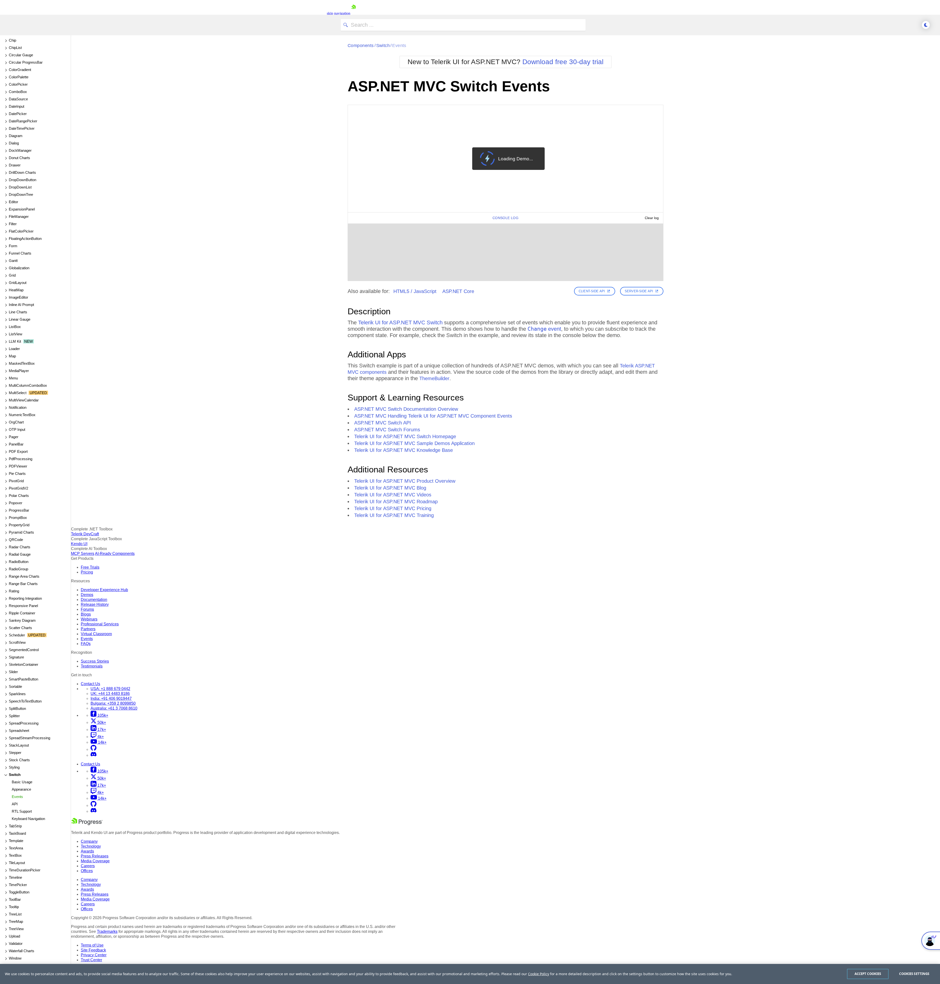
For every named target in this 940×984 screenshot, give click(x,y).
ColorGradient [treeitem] (20, 70)
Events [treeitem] (17, 797)
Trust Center (91, 960)
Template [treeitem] (16, 841)
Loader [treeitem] (14, 349)
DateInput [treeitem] (16, 106)
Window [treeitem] (15, 958)
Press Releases (94, 856)
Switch (383, 45)
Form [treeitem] (13, 246)
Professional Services (100, 624)
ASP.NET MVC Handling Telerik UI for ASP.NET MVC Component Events (433, 416)
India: (111, 698)
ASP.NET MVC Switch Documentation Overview (406, 409)
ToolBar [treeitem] (15, 899)
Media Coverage (95, 861)
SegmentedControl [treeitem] (24, 650)
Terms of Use (92, 945)
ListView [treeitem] (15, 334)
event (544, 329)
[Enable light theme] (926, 25)
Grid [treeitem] (12, 275)
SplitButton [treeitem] (17, 708)
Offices (87, 871)
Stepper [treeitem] (15, 752)
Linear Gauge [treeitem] (19, 319)
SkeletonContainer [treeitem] (23, 664)
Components (361, 45)
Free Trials (90, 567)
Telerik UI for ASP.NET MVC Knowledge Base (403, 450)
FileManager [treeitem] (19, 216)
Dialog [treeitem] (14, 143)
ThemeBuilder (434, 378)
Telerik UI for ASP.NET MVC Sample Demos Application (414, 443)
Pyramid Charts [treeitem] (21, 532)
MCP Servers (82, 553)
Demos (87, 595)
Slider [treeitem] (13, 672)
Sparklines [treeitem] (17, 694)
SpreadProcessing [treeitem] (23, 723)
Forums (87, 609)
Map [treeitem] (12, 356)
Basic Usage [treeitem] (22, 782)
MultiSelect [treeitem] (28, 393)
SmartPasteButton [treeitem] (23, 679)
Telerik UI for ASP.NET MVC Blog (390, 488)
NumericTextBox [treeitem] (22, 415)
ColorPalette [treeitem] (18, 77)
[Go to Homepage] (353, 13)
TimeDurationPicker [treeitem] (24, 870)
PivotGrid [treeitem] (16, 481)
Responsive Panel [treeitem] (23, 606)
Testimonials (92, 666)
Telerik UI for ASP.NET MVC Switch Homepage (405, 436)
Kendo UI (79, 544)
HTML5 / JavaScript (414, 291)
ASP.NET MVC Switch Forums (387, 429)
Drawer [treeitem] (15, 165)
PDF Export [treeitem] (18, 451)
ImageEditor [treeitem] (18, 297)
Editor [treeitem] (13, 202)
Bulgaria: (113, 703)
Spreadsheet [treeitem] (19, 730)
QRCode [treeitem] (16, 540)
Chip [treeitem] (12, 40)
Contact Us (90, 684)
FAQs (86, 644)
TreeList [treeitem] (15, 914)
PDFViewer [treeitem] (18, 466)
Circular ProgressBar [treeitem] (26, 62)
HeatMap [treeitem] (16, 290)
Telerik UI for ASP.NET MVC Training (394, 515)
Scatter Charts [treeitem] (20, 628)
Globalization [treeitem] (19, 268)
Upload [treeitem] (14, 936)
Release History (95, 604)
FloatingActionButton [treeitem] (25, 238)
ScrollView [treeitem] (17, 642)
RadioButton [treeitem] (18, 562)
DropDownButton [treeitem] (22, 180)
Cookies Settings (914, 974)
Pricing (87, 572)
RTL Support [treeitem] (22, 811)
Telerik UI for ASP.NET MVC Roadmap (396, 501)
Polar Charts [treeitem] (19, 495)
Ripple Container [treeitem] (22, 613)
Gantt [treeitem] (13, 260)
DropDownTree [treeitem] (21, 194)
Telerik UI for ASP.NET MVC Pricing (392, 508)
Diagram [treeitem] (16, 136)
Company (89, 841)
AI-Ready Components (115, 553)
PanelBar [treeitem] (16, 444)
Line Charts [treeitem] (18, 312)
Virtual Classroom (96, 634)
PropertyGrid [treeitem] (19, 525)
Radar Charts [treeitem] (19, 547)
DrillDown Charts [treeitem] (22, 172)
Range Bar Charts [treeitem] (23, 584)
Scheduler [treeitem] (27, 635)
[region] (470, 974)
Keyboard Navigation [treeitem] (28, 819)
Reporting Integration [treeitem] (25, 598)
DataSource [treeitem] (18, 99)
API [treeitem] (15, 804)
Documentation (94, 599)
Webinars (89, 619)
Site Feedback (93, 950)
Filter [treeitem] (13, 224)
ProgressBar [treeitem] (19, 510)
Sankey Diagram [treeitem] (22, 620)
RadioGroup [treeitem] (18, 569)
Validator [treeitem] (16, 943)
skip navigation (338, 13)
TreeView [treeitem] (16, 929)
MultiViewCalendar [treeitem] (24, 400)
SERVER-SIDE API (639, 291)
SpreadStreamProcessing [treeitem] (29, 738)
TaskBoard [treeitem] (17, 833)
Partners (88, 629)
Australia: (114, 708)
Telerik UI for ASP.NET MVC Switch (400, 322)
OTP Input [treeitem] (17, 429)
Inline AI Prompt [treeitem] (21, 305)
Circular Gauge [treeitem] (21, 55)
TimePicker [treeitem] (18, 885)
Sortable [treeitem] (15, 686)
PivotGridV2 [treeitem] (18, 488)
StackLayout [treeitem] (19, 745)
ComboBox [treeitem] (18, 92)
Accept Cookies (868, 974)
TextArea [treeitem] (16, 848)
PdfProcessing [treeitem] (20, 459)
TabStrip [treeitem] (15, 826)
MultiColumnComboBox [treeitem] (28, 385)
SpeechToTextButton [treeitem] (25, 701)
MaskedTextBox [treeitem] (22, 363)
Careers (88, 866)
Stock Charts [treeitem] (19, 760)
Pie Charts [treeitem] (17, 473)
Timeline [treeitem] (15, 877)
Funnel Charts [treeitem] (20, 253)
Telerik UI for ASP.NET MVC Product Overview (404, 481)
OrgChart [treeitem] (16, 422)
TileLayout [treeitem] (17, 863)
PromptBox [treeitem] (18, 517)
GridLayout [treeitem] (17, 283)
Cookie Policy (538, 974)
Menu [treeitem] (13, 378)
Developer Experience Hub (104, 590)
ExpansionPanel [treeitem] (22, 209)
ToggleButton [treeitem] (19, 892)
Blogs (86, 614)
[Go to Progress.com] (87, 824)
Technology (91, 846)
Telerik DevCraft (85, 534)
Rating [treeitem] (14, 591)
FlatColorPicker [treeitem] (21, 231)
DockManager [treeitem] (20, 150)
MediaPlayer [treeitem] (19, 371)
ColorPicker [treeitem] (18, 84)
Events (399, 45)
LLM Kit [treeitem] (21, 341)
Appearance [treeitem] (21, 789)
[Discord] (93, 755)
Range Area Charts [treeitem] (24, 576)
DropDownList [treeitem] (20, 187)
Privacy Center (93, 955)
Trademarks (107, 931)
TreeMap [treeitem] (16, 921)
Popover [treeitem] (15, 503)
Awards (87, 851)
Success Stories (95, 661)
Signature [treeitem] (16, 657)
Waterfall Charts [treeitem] (21, 951)
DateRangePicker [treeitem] (23, 121)
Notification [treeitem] (17, 407)
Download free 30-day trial (562, 62)
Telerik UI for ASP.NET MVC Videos (392, 494)
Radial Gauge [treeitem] (20, 554)
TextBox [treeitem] (15, 855)
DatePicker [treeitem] (18, 114)
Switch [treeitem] (15, 775)
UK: (110, 693)
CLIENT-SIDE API (592, 291)
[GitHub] (93, 749)
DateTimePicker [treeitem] (22, 128)
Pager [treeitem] (13, 437)
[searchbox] (463, 25)
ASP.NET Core (458, 291)
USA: (110, 689)
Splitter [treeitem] (14, 716)
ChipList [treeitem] (15, 48)
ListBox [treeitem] (15, 327)
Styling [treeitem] (14, 767)
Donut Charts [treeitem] (19, 158)
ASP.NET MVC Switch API (382, 422)
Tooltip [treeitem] (14, 907)
